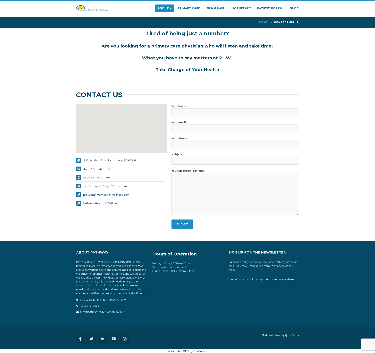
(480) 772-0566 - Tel (97, 168)
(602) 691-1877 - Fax (96, 177)
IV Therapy (242, 8)
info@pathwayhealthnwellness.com (106, 194)
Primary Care (189, 8)
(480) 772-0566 (89, 305)
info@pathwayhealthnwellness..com (102, 311)
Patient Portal (270, 8)
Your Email (178, 122)
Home (263, 22)
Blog (294, 8)
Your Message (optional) (188, 170)
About (164, 8)
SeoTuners (200, 351)
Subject (176, 154)
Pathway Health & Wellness (101, 203)
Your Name (178, 106)
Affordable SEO (178, 351)
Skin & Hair (215, 8)
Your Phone (179, 138)
